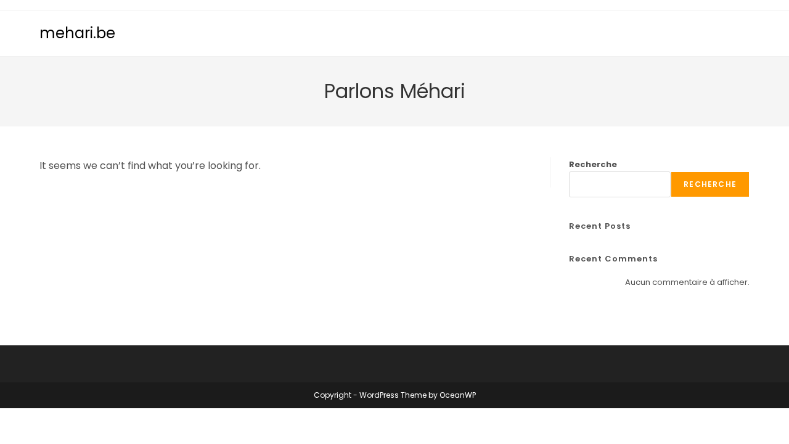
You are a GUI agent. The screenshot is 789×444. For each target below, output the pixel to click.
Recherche (593, 164)
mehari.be (77, 33)
